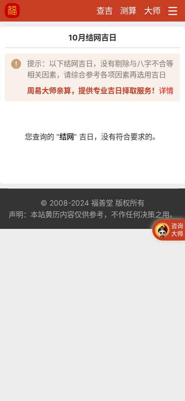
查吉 (104, 11)
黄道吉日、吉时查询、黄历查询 (31, 11)
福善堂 (102, 202)
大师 (152, 11)
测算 (128, 11)
